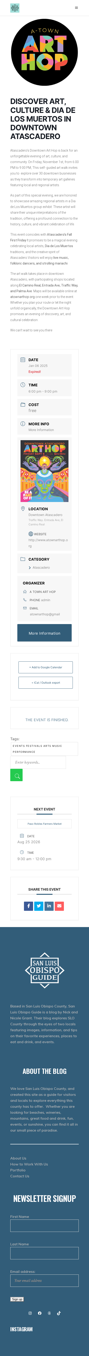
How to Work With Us (29, 1164)
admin (45, 600)
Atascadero (41, 567)
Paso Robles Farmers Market (45, 823)
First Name (19, 1216)
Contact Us (19, 1176)
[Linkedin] (49, 906)
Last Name (19, 1244)
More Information (41, 430)
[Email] (59, 906)
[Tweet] (38, 906)
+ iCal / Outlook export (45, 682)
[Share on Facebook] (28, 906)
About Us (18, 1158)
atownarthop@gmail (45, 614)
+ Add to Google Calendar (45, 667)
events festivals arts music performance (37, 748)
